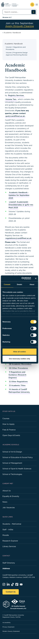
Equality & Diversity (10, 496)
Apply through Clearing (19, 26)
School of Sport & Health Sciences (16, 468)
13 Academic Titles (17, 385)
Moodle (5, 535)
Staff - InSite (7, 529)
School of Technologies (12, 474)
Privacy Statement (8, 627)
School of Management (12, 463)
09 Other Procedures (18, 368)
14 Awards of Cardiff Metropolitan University (19, 390)
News (4, 502)
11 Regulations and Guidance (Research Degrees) (17, 375)
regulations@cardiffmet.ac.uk (18, 238)
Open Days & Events (11, 435)
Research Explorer (10, 541)
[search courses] (33, 12)
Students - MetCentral (11, 524)
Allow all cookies (19, 352)
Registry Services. (16, 95)
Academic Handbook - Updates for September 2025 (19, 195)
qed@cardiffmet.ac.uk (15, 116)
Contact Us (10, 592)
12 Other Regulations (18, 381)
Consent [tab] (7, 284)
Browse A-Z (7, 17)
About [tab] (32, 284)
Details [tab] (19, 284)
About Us (6, 490)
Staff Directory (8, 563)
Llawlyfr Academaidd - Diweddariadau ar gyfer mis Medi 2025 (21, 205)
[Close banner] (36, 278)
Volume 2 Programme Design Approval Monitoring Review (17, 54)
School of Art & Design (12, 452)
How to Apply (8, 424)
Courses (5, 418)
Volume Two (10, 99)
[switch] (33, 328)
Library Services (9, 546)
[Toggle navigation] (36, 4)
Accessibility (6, 622)
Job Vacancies (8, 507)
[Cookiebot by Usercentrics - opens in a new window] (23, 278)
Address (6, 568)
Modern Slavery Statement (11, 631)
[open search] (32, 4)
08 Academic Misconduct (20, 364)
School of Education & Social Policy (17, 457)
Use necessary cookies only (19, 359)
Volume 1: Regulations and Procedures (16, 48)
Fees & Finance (8, 430)
